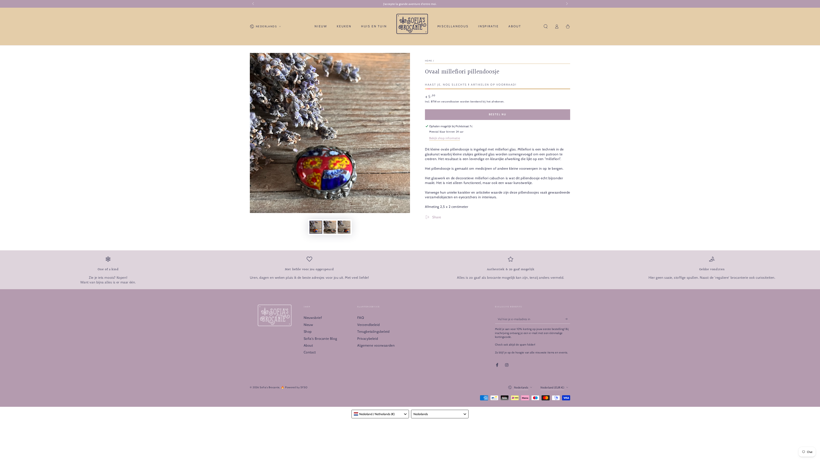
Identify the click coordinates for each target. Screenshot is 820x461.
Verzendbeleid (368, 325)
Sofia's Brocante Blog (320, 339)
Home (428, 60)
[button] (545, 26)
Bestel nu (498, 114)
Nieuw (308, 325)
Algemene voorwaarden (376, 345)
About (308, 345)
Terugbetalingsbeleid (373, 332)
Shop (308, 332)
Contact (310, 352)
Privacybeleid (367, 339)
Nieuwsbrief (313, 318)
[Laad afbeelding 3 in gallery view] (344, 227)
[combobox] (380, 414)
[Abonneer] (567, 319)
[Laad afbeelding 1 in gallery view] (315, 227)
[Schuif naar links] (253, 4)
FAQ (360, 318)
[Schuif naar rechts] (566, 4)
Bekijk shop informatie (444, 138)
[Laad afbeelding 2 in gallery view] (330, 227)
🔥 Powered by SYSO (294, 387)
